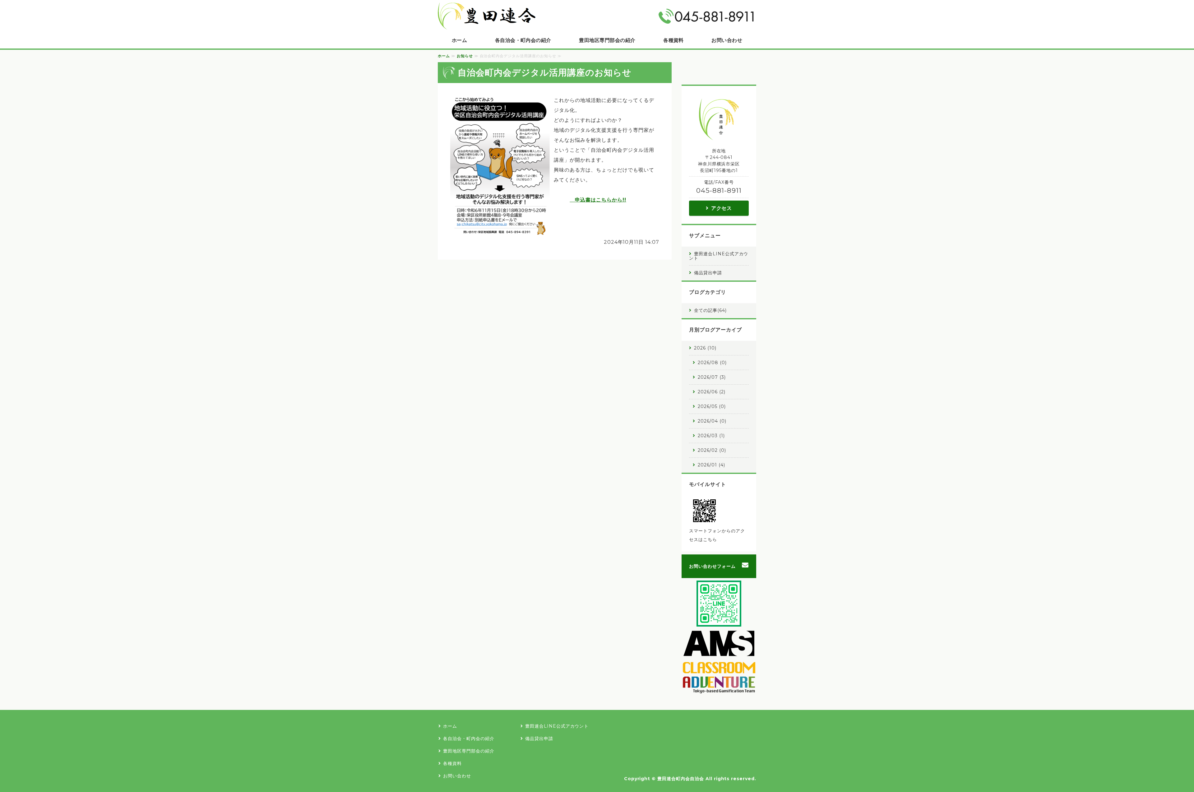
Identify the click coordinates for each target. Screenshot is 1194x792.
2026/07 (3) (712, 377)
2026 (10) (705, 348)
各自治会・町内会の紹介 (523, 40)
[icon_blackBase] (719, 690)
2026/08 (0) (712, 362)
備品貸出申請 (708, 273)
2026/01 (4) (711, 465)
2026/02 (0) (712, 450)
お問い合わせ (726, 40)
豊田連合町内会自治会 (680, 778)
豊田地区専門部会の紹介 (607, 40)
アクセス (721, 208)
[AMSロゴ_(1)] (719, 652)
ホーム (459, 40)
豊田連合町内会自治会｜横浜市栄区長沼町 (486, 16)
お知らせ (465, 55)
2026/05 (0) (712, 406)
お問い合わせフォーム (712, 566)
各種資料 (673, 40)
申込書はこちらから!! (598, 200)
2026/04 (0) (712, 421)
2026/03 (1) (711, 435)
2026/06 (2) (711, 392)
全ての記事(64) (710, 310)
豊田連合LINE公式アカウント (718, 256)
